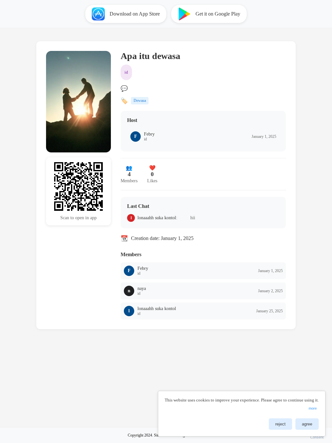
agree (307, 424)
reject (280, 424)
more (313, 408)
